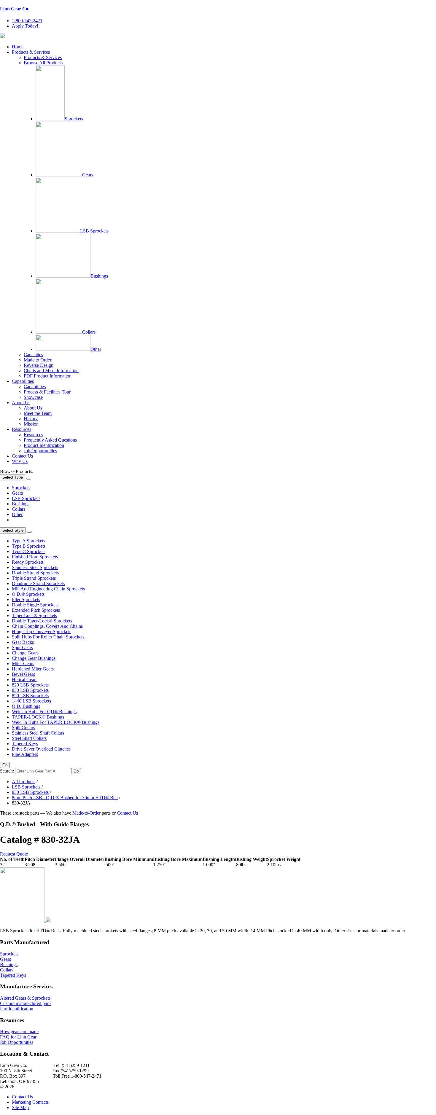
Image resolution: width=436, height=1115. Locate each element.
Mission (31, 423)
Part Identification (16, 1008)
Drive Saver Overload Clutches (41, 748)
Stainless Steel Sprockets (35, 567)
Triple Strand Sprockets (34, 578)
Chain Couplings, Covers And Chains (47, 626)
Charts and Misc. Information (51, 370)
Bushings (99, 275)
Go (4, 765)
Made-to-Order (86, 812)
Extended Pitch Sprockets (36, 610)
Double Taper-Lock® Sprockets (42, 620)
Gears (87, 174)
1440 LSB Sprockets (31, 700)
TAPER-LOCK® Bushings (38, 716)
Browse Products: (16, 471)
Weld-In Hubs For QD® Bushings (44, 711)
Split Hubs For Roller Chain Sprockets (48, 636)
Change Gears (25, 652)
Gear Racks (23, 642)
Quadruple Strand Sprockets (38, 583)
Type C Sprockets (28, 551)
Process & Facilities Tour (47, 391)
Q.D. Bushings (26, 706)
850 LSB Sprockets (30, 695)
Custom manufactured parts (25, 1003)
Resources (21, 429)
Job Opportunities (40, 450)
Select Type (12, 477)
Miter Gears (23, 663)
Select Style (12, 530)
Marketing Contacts (30, 1102)
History (31, 418)
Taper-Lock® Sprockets (34, 615)
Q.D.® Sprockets (28, 594)
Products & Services (31, 52)
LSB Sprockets (94, 230)
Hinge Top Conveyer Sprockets (41, 631)
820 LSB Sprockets (30, 684)
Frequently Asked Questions (50, 439)
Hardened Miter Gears (33, 668)
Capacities (33, 354)
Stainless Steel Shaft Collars (38, 732)
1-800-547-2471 (27, 20)
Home (17, 46)
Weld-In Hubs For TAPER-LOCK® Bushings (55, 722)
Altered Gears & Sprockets (25, 998)
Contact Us (22, 455)
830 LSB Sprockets (30, 690)
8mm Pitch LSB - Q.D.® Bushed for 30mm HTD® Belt (65, 797)
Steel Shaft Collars (29, 738)
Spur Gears (22, 647)
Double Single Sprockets (35, 604)
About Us (21, 402)
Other (95, 349)
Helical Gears (24, 679)
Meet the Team (38, 413)
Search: (7, 770)
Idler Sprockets (26, 599)
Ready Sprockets (28, 562)
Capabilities (23, 381)
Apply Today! (25, 25)
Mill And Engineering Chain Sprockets (48, 588)
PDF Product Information (47, 375)
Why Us (20, 461)
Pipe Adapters (25, 754)
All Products (23, 781)
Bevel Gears (23, 674)
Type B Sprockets (28, 546)
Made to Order (37, 359)
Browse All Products (43, 62)
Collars (89, 331)
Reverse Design (38, 365)
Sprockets (74, 118)
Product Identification (44, 445)
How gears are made (19, 1031)
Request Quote (14, 853)
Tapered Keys (25, 743)
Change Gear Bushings (33, 658)
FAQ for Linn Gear (18, 1036)
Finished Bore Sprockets (35, 556)
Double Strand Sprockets (35, 572)
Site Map (20, 1107)
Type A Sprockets (28, 540)
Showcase (33, 397)
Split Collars (23, 727)
